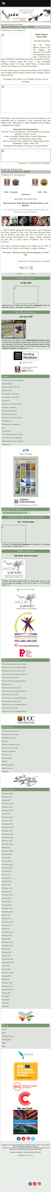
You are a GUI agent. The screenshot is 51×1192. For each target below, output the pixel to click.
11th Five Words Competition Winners (15, 691)
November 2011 (8, 945)
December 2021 (8, 824)
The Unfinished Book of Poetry (13, 434)
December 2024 (8, 803)
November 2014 (8, 912)
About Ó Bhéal (7, 384)
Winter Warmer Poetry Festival (13, 441)
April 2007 (6, 1006)
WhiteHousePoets (8, 765)
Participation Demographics (12, 424)
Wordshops (6, 444)
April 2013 (6, 929)
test (4, 428)
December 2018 (8, 851)
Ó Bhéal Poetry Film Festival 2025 (14, 671)
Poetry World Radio (9, 751)
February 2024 (7, 807)
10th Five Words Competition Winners (15, 704)
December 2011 (8, 942)
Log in (4, 1029)
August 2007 (7, 993)
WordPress (29, 1155)
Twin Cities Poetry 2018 (15, 171)
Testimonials (7, 431)
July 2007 (6, 996)
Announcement (7, 684)
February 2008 (7, 983)
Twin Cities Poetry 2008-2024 (12, 438)
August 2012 (7, 939)
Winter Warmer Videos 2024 (12, 688)
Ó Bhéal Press (7, 421)
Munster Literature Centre (11, 744)
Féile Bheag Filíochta (9, 738)
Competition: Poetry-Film (11, 397)
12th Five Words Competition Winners (15, 674)
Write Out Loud (7, 768)
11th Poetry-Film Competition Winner (14, 698)
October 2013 (7, 925)
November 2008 (8, 972)
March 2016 (6, 885)
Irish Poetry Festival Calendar (12, 417)
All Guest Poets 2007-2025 (11, 387)
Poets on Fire (7, 755)
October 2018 (7, 854)
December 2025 (8, 793)
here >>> (38, 307)
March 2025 (6, 800)
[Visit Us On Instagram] (39, 1182)
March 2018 (6, 858)
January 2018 (7, 861)
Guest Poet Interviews (10, 414)
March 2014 (6, 915)
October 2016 (7, 881)
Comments (8, 1036)
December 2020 (8, 834)
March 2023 (6, 814)
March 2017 (6, 874)
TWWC (5, 761)
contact (19, 273)
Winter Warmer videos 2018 (17, 26)
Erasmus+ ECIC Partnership (12, 404)
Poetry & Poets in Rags (10, 748)
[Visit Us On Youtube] (34, 1182)
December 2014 (8, 908)
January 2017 (7, 878)
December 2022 (8, 817)
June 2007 (6, 1000)
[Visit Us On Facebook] (30, 1182)
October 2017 (7, 871)
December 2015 (8, 895)
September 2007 (8, 989)
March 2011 (6, 949)
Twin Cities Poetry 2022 (10, 708)
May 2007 (6, 1003)
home (33, 273)
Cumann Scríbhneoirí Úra (11, 731)
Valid (7, 1039)
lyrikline (5, 741)
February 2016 (7, 888)
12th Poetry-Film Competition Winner (15, 681)
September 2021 (8, 827)
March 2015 (6, 901)
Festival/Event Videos (10, 411)
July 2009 (6, 966)
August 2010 (7, 955)
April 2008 (6, 979)
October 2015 (7, 898)
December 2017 (8, 864)
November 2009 (8, 959)
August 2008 (7, 976)
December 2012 (8, 932)
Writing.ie (6, 771)
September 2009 (8, 962)
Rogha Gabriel (7, 758)
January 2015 (7, 905)
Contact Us (6, 400)
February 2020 (7, 841)
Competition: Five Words (11, 394)
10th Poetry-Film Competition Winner (15, 711)
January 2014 (7, 918)
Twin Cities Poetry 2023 (10, 694)
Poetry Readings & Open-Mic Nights (14, 664)
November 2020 (8, 837)
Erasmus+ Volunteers (10, 407)
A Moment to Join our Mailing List (13, 380)
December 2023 (8, 810)
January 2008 (7, 986)
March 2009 (6, 969)
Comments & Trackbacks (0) (29, 163)
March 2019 (6, 847)
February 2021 (7, 831)
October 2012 (7, 935)
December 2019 (8, 844)
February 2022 (7, 820)
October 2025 (7, 797)
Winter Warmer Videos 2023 (12, 701)
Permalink (46, 163)
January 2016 (7, 891)
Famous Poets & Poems (11, 734)
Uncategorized (19, 30)
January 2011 (7, 952)
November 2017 (8, 868)
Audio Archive (7, 390)
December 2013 (8, 922)
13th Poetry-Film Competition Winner (15, 667)
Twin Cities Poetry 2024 (10, 677)
